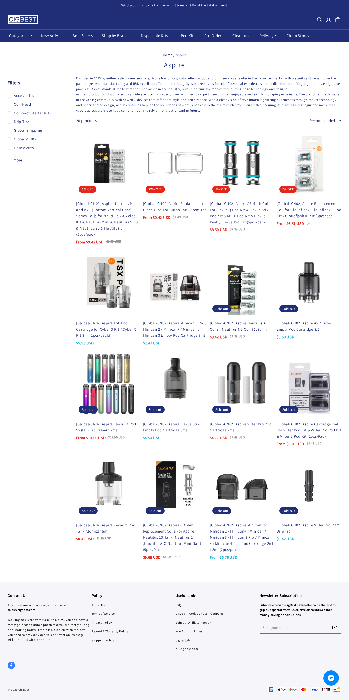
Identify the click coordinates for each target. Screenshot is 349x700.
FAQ (178, 605)
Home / (169, 55)
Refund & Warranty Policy (110, 631)
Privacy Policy (102, 622)
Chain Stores (298, 35)
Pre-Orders (213, 35)
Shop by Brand (115, 35)
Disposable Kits (154, 35)
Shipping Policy (103, 640)
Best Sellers (83, 35)
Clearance (241, 35)
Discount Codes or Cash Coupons (199, 613)
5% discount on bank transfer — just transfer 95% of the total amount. (174, 5)
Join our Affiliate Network (194, 622)
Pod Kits (188, 35)
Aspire (181, 55)
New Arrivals (52, 35)
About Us (98, 605)
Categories (18, 35)
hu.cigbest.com (187, 649)
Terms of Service (103, 613)
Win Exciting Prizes (189, 631)
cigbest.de (183, 640)
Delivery (266, 35)
